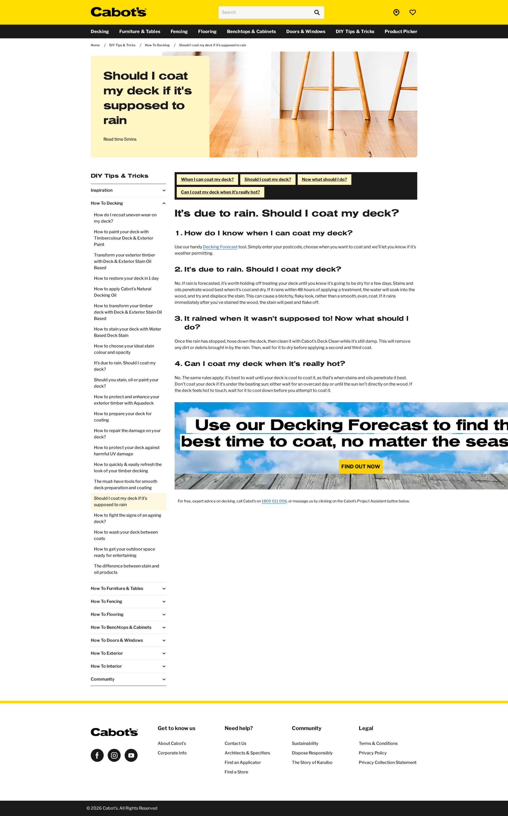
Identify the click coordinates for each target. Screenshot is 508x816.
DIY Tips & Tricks (120, 176)
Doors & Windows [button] (305, 31)
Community (103, 679)
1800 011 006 (274, 501)
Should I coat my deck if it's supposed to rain (120, 501)
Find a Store (236, 771)
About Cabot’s (172, 743)
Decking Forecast (220, 246)
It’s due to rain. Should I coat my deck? (125, 366)
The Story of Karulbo (312, 762)
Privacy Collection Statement (387, 762)
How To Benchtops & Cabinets (121, 627)
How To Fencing (106, 601)
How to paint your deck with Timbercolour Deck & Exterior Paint (123, 238)
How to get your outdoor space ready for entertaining (124, 552)
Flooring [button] (207, 31)
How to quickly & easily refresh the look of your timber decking (128, 467)
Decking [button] (100, 31)
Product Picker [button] (401, 31)
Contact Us (235, 743)
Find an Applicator (243, 762)
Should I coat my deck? (267, 179)
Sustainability (305, 743)
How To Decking (107, 203)
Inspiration (101, 190)
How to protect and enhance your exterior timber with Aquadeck (126, 400)
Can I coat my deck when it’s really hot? (220, 192)
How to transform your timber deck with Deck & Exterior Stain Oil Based (128, 312)
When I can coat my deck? (207, 179)
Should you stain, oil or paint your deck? (126, 383)
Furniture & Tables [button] (139, 31)
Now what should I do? (324, 179)
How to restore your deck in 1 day (126, 278)
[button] (397, 12)
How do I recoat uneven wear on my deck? (125, 218)
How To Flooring (107, 614)
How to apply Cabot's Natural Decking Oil (122, 292)
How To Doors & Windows (117, 640)
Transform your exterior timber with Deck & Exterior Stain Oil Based (124, 261)
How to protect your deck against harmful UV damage (127, 450)
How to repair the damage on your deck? (127, 433)
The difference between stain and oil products (126, 569)
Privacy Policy (373, 752)
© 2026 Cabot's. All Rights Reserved (122, 808)
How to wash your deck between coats (126, 535)
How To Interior (106, 666)
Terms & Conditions (378, 743)
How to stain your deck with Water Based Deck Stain (127, 332)
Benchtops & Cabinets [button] (251, 31)
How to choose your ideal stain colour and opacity (124, 349)
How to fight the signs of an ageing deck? (127, 518)
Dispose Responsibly (312, 752)
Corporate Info (172, 752)
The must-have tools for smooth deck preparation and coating (125, 484)
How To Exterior (107, 653)
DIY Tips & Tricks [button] (355, 31)
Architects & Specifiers (247, 752)
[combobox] (271, 12)
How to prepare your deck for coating (123, 417)
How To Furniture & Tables (117, 588)
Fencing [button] (179, 31)
